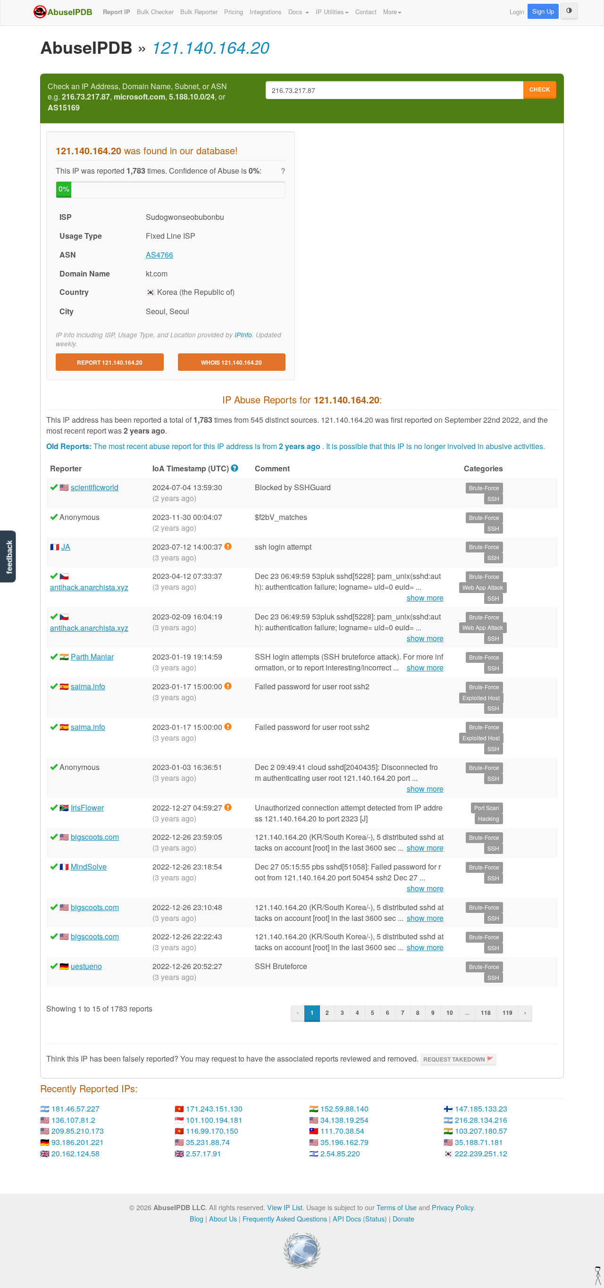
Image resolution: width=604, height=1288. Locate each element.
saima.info (88, 686)
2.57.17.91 (203, 1153)
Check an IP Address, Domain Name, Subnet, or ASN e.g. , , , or (137, 97)
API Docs (347, 1218)
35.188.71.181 (479, 1142)
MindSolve (89, 866)
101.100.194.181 (214, 1119)
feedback (9, 557)
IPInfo (243, 334)
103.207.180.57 (481, 1130)
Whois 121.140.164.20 (231, 362)
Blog (196, 1218)
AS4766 (159, 254)
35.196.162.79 (344, 1142)
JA (65, 546)
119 (507, 1012)
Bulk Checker (155, 11)
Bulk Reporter (199, 11)
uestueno (86, 966)
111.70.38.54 (342, 1130)
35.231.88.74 (208, 1142)
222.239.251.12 (481, 1153)
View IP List (284, 1207)
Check (539, 89)
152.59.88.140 (344, 1108)
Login (517, 11)
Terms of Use (397, 1207)
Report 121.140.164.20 (110, 362)
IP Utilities (330, 11)
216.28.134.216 (481, 1119)
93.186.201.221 (77, 1142)
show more (425, 598)
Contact (366, 11)
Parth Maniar (92, 656)
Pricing (233, 11)
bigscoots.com (95, 836)
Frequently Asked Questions (285, 1218)
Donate (403, 1218)
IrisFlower (87, 807)
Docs (296, 11)
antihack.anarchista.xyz (89, 587)
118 (486, 1012)
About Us (223, 1218)
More (390, 11)
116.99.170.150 (212, 1130)
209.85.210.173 (77, 1130)
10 (449, 1012)
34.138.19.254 (344, 1119)
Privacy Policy (452, 1207)
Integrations (266, 11)
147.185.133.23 (481, 1108)
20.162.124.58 (75, 1153)
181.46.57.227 (75, 1108)
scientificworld (94, 487)
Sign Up (543, 11)
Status (375, 1218)
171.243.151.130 (214, 1108)
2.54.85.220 (340, 1153)
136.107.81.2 (73, 1119)
